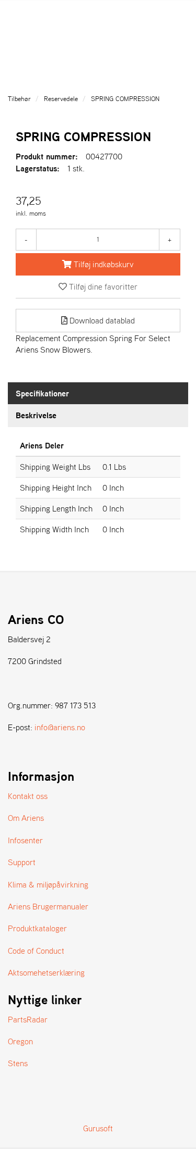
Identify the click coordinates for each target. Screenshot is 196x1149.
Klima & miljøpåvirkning (48, 884)
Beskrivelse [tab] (36, 415)
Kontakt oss (28, 796)
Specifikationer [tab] (42, 393)
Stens (18, 1063)
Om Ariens (26, 817)
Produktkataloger (37, 928)
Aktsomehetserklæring (46, 972)
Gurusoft (98, 1128)
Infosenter (25, 840)
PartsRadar (28, 1019)
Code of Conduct (36, 950)
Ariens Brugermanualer (48, 906)
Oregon (20, 1041)
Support (22, 862)
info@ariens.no (59, 727)
